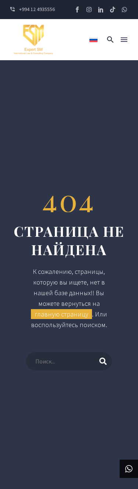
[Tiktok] (112, 9)
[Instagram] (89, 9)
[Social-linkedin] (101, 9)
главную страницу (61, 314)
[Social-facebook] (77, 9)
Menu (124, 39)
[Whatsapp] (124, 9)
